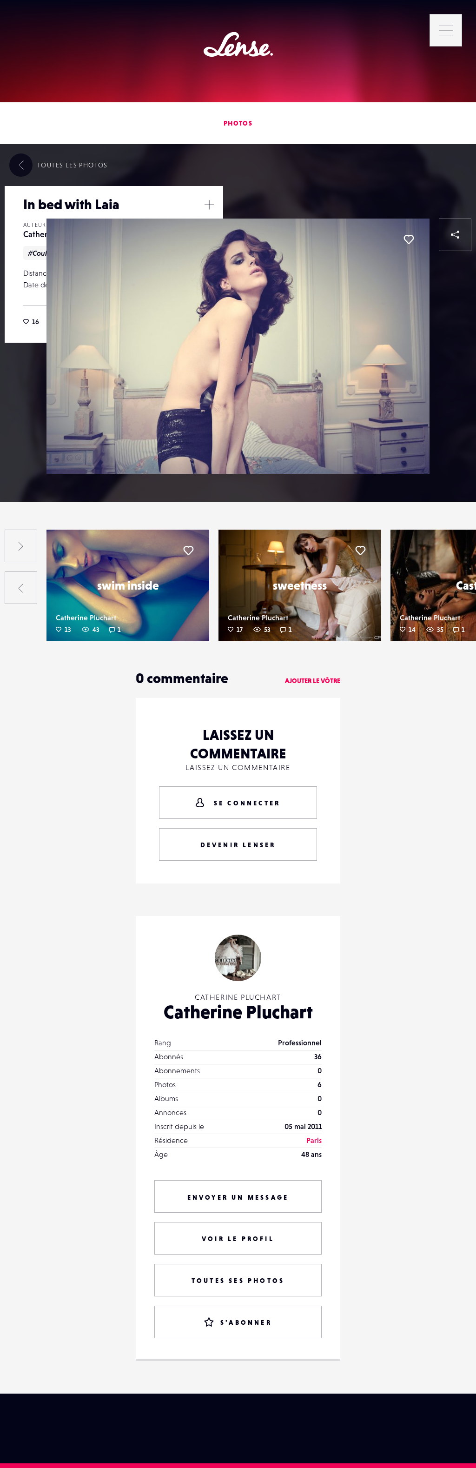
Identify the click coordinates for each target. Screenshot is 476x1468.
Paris (314, 1140)
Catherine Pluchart (86, 617)
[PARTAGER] (455, 235)
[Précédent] (21, 587)
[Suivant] (21, 546)
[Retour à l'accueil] (238, 44)
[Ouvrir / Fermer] (209, 205)
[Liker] (408, 239)
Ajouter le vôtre (312, 680)
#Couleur (43, 253)
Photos (238, 123)
